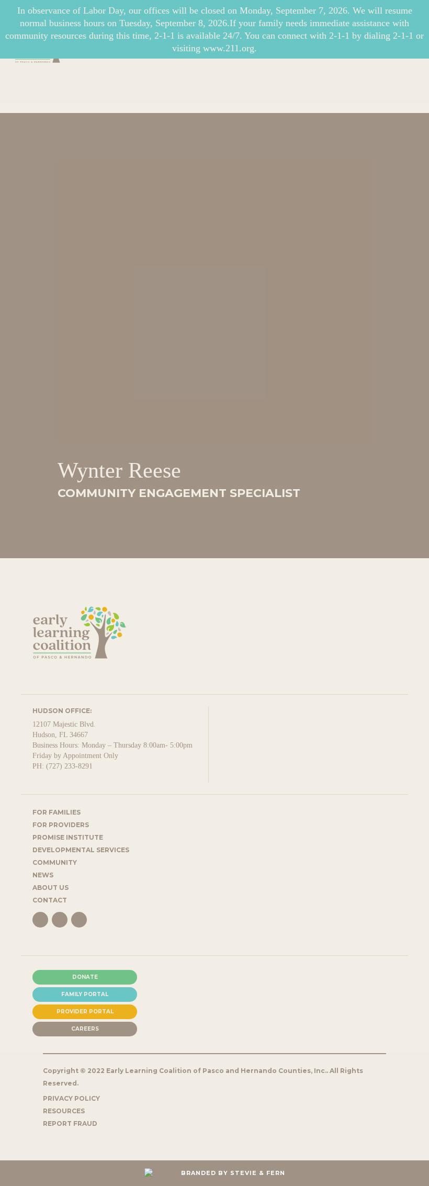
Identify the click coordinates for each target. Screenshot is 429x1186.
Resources (64, 1111)
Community (54, 862)
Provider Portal (85, 1011)
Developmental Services (80, 850)
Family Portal (84, 994)
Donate (85, 977)
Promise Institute (67, 837)
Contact (49, 900)
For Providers (60, 825)
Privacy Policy (71, 1098)
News (42, 875)
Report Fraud (70, 1123)
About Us (50, 887)
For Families (56, 812)
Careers (85, 1028)
